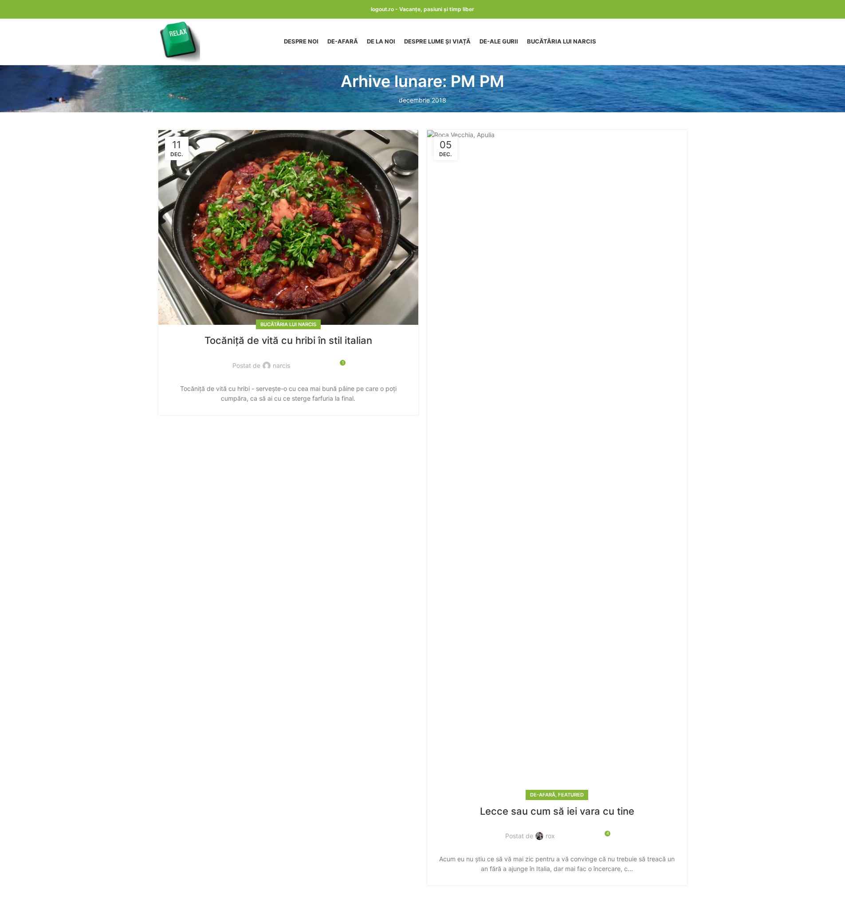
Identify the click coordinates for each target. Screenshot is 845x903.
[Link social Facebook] (302, 360)
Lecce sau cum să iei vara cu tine (557, 811)
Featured (571, 795)
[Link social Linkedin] (312, 360)
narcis (281, 365)
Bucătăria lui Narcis (288, 324)
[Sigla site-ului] (179, 41)
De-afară (542, 795)
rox (550, 836)
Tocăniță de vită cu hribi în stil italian (288, 340)
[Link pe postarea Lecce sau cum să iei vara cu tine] (557, 463)
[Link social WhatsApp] (323, 360)
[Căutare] (684, 42)
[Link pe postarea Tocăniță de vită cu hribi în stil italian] (288, 227)
